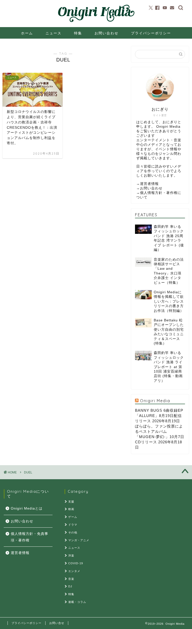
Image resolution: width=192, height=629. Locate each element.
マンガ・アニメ (78, 540)
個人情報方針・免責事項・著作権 (29, 537)
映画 (71, 509)
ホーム (27, 33)
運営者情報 (149, 184)
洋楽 (71, 555)
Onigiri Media (155, 400)
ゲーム (72, 516)
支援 (71, 501)
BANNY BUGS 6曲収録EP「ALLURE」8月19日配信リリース (159, 415)
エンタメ (74, 571)
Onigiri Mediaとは (26, 508)
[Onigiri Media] (96, 22)
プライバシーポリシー (151, 33)
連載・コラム (77, 601)
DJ (70, 586)
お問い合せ (56, 622)
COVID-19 (75, 563)
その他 (72, 532)
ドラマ (72, 524)
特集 (78, 33)
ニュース (54, 33)
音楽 (71, 578)
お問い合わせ (106, 33)
